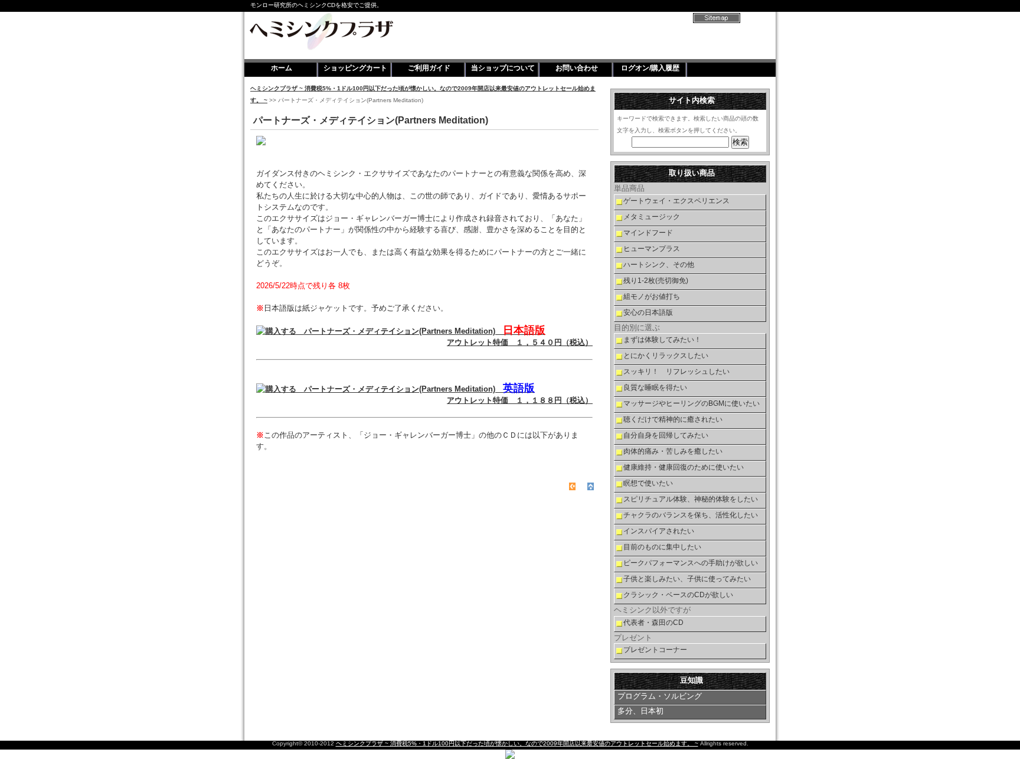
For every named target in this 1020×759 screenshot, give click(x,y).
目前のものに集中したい (662, 547)
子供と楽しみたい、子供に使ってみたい (687, 579)
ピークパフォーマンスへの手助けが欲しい (690, 563)
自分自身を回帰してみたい (665, 435)
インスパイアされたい (658, 531)
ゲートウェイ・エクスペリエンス (676, 201)
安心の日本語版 (648, 312)
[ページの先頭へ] (591, 486)
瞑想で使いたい (648, 483)
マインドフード (648, 233)
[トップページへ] (572, 486)
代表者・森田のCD (653, 622)
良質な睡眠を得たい (655, 387)
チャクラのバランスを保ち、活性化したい (690, 515)
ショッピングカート (355, 68)
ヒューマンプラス (651, 249)
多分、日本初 (640, 710)
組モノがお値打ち (651, 296)
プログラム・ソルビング (659, 696)
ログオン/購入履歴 (650, 68)
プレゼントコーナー (655, 650)
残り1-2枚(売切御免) (655, 280)
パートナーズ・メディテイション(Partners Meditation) (444, 337)
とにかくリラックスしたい (665, 355)
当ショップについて (503, 68)
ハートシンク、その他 (658, 264)
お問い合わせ (576, 68)
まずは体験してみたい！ (662, 339)
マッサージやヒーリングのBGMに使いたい (691, 403)
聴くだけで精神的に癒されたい (672, 419)
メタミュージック (651, 217)
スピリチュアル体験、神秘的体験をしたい (690, 499)
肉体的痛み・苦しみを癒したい (672, 451)
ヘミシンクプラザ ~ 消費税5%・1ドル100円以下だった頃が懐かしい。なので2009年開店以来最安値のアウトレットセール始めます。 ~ (517, 743)
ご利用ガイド (429, 68)
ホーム (281, 68)
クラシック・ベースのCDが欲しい (678, 595)
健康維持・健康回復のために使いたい (683, 467)
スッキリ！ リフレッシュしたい (676, 371)
